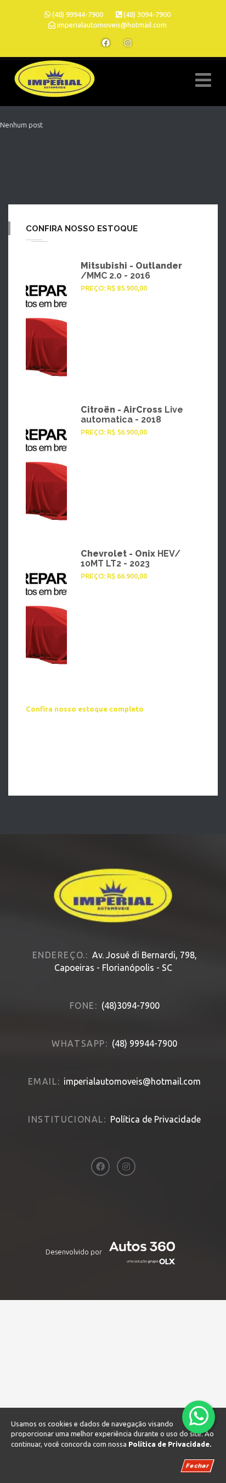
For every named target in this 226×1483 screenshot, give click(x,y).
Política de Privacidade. (169, 1444)
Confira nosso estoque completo (85, 709)
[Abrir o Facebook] (106, 43)
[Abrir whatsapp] (198, 1416)
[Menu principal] (203, 80)
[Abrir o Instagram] (128, 43)
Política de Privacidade (155, 1119)
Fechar (197, 1465)
